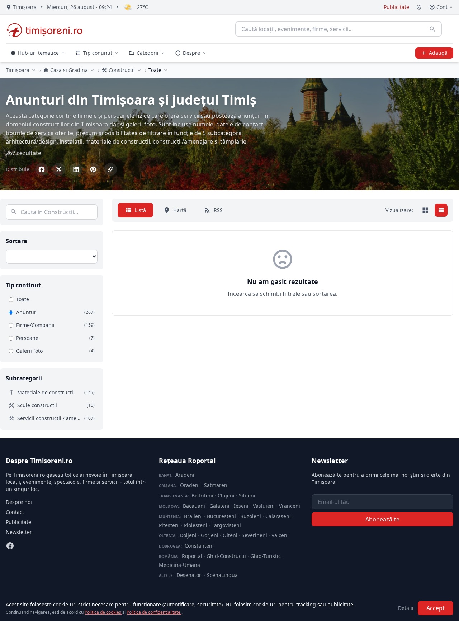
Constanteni (199, 545)
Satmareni (216, 485)
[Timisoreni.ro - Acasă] (48, 29)
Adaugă (438, 52)
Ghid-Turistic (265, 556)
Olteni (230, 535)
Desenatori (189, 575)
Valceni (280, 535)
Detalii (405, 608)
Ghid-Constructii (226, 556)
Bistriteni (202, 495)
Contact (15, 512)
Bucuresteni (221, 516)
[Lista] (441, 210)
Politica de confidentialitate (154, 612)
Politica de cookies (103, 612)
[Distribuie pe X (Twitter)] (58, 169)
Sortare (16, 241)
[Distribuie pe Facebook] (41, 169)
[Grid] (425, 210)
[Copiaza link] (110, 169)
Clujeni (226, 495)
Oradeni (190, 485)
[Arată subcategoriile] (165, 70)
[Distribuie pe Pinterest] (93, 169)
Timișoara (17, 70)
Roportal (192, 556)
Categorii (147, 52)
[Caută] (432, 29)
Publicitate (396, 7)
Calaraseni (278, 516)
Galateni (219, 505)
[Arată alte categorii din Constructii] (139, 70)
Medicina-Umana (179, 565)
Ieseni (241, 505)
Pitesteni (169, 525)
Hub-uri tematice (38, 52)
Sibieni (247, 495)
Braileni (193, 516)
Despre (191, 52)
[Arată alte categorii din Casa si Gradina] (92, 70)
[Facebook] (10, 545)
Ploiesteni (195, 525)
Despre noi (19, 502)
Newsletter (19, 532)
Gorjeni (209, 535)
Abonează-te (382, 519)
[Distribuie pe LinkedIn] (76, 169)
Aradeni (184, 474)
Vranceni (289, 505)
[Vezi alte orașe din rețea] (33, 70)
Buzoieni (250, 516)
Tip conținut (97, 52)
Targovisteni (226, 525)
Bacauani (194, 505)
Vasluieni (264, 505)
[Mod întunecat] (419, 7)
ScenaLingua (222, 575)
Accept (435, 608)
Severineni (254, 535)
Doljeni (188, 535)
